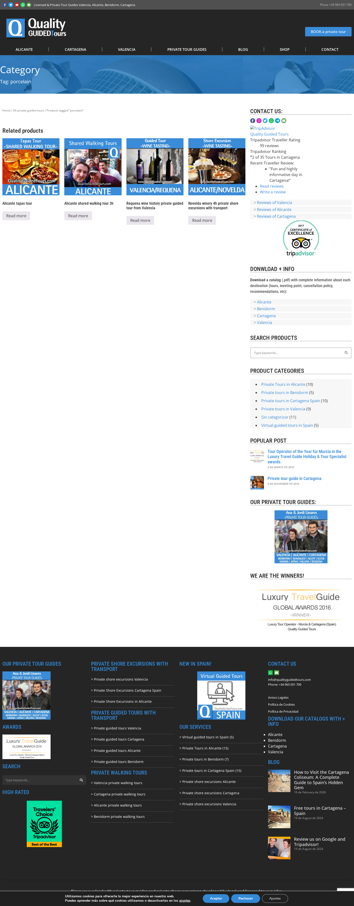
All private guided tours (28, 110)
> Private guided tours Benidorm (117, 761)
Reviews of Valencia (274, 202)
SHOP (284, 49)
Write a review (273, 192)
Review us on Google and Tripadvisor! (319, 841)
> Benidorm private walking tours (118, 816)
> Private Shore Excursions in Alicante (121, 701)
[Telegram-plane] (277, 120)
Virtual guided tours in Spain (287, 425)
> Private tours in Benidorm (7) (204, 759)
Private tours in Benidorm (284, 392)
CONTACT (329, 49)
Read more (16, 215)
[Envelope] (28, 4)
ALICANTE (24, 49)
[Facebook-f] (4, 4)
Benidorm (266, 308)
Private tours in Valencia (283, 409)
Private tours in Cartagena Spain (290, 400)
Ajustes (275, 898)
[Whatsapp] (22, 4)
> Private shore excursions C (202, 793)
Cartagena (266, 315)
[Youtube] (16, 4)
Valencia (264, 322)
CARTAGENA (75, 49)
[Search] (346, 353)
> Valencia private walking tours (116, 783)
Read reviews (272, 186)
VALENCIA (126, 49)
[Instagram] (259, 120)
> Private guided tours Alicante (116, 750)
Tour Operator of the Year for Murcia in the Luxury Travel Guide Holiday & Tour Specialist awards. (307, 456)
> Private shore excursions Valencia (119, 679)
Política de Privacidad (283, 711)
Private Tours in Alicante (283, 384)
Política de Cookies (281, 704)
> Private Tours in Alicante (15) (203, 748)
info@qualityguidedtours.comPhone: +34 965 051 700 (289, 682)
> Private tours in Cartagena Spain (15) (210, 770)
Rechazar (245, 898)
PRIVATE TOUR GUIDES (186, 49)
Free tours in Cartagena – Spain (320, 810)
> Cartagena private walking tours (118, 794)
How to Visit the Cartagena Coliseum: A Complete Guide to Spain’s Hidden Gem (321, 780)
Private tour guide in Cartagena (294, 478)
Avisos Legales (278, 697)
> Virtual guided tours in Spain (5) (206, 737)
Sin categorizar (274, 417)
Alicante (264, 302)
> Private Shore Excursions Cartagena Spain (126, 690)
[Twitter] (10, 4)
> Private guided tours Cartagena (117, 739)
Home (6, 110)
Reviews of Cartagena (276, 216)
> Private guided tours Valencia (116, 728)
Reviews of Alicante (274, 209)
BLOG (243, 49)
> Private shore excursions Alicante (207, 781)
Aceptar (216, 898)
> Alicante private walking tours (116, 805)
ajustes (184, 901)
